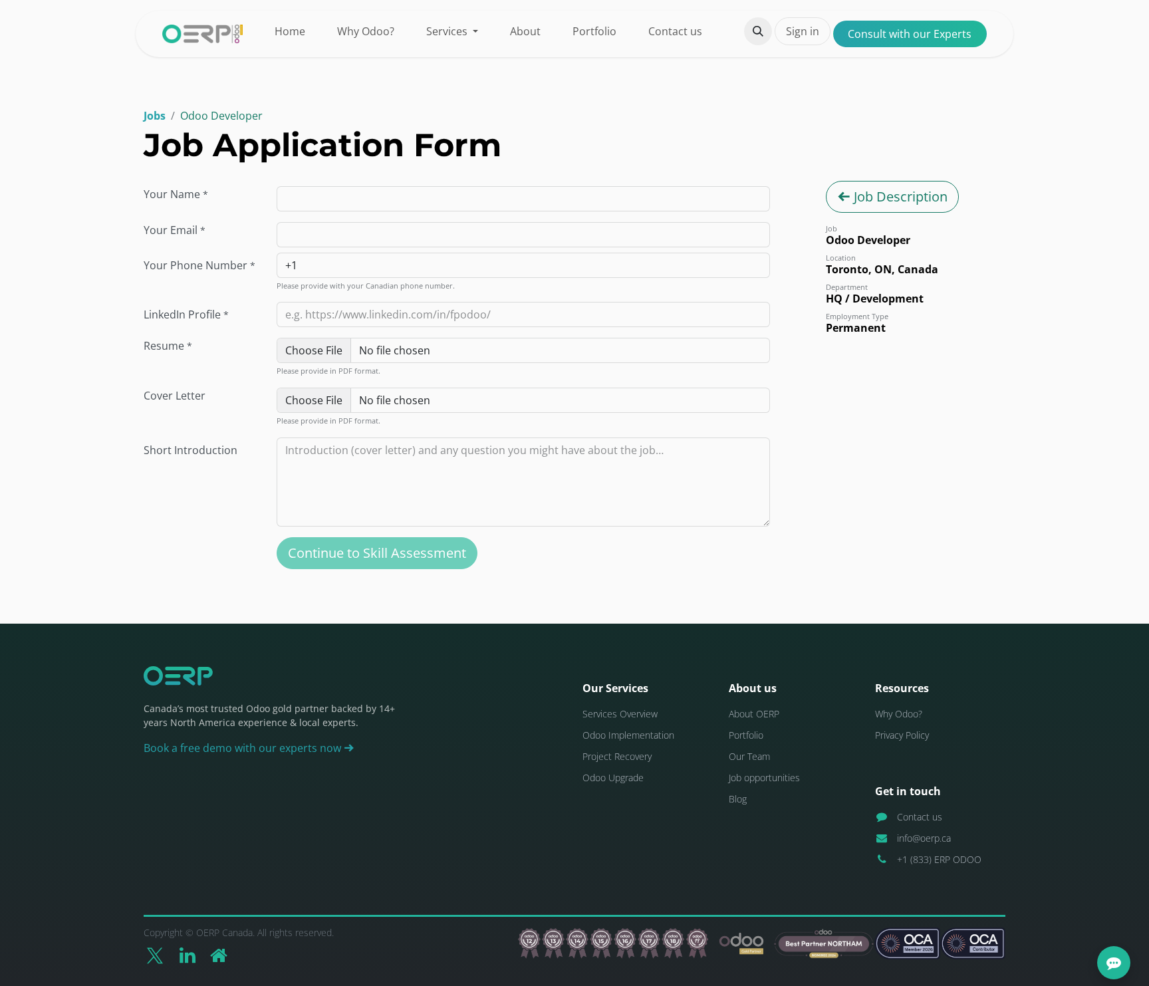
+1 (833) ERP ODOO (939, 859)
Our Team (749, 756)
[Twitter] (155, 955)
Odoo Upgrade (613, 777)
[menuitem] (290, 31)
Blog (738, 799)
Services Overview (620, 713)
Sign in (802, 31)
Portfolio (746, 735)
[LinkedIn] (187, 955)
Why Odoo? (898, 713)
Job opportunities (764, 777)
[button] (758, 31)
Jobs (155, 115)
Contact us (919, 816)
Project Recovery (617, 756)
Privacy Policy (902, 735)
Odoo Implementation (628, 735)
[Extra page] (218, 955)
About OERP (754, 713)
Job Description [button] (899, 196)
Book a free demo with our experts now (244, 748)
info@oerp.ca (924, 838)
